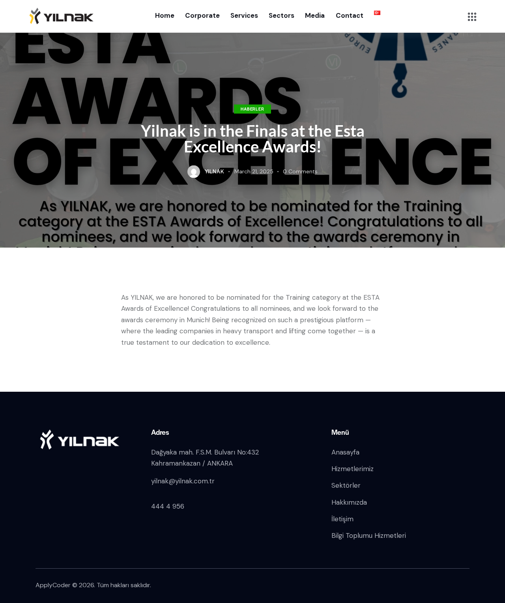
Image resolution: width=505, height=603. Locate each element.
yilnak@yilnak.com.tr (183, 481)
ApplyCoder (53, 585)
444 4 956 (167, 506)
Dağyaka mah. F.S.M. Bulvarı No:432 (206, 452)
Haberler (252, 108)
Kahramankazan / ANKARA (192, 463)
